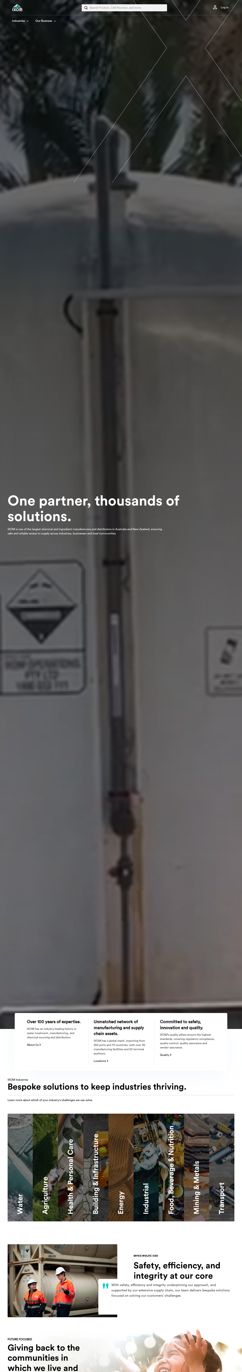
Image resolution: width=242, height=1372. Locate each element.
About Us (33, 1044)
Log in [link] (224, 7)
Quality (165, 1055)
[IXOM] (24, 8)
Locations (100, 1061)
